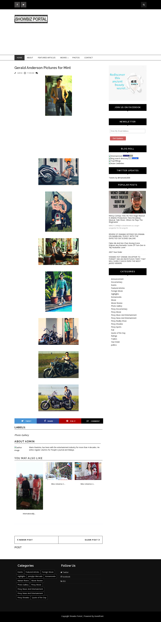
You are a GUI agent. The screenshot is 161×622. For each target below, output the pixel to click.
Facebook (66, 576)
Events (113, 285)
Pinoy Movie (116, 312)
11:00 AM (30, 73)
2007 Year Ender (115, 252)
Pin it (73, 421)
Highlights (115, 294)
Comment (95, 421)
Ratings (114, 336)
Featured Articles (46, 57)
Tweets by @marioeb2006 (119, 178)
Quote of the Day (118, 333)
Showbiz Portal (76, 616)
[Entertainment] (115, 156)
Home (19, 57)
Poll (112, 330)
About (30, 57)
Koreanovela (116, 297)
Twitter (65, 572)
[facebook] (17, 4)
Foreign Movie (117, 291)
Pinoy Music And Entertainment (124, 315)
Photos (76, 57)
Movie (113, 300)
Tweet (28, 421)
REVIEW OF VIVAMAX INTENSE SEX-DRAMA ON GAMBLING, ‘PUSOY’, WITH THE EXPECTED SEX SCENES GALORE (126, 236)
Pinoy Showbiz (117, 324)
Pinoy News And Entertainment (123, 318)
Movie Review (116, 303)
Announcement (117, 279)
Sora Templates (88, 618)
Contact (88, 57)
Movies (63, 57)
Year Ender (115, 342)
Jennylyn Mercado (35, 576)
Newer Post (26, 540)
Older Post (91, 540)
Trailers (114, 339)
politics (114, 345)
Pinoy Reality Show (119, 321)
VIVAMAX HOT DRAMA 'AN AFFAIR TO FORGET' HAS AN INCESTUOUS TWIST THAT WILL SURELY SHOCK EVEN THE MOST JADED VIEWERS (127, 260)
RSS (64, 581)
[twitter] (23, 4)
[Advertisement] (101, 32)
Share (50, 421)
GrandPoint (99, 616)
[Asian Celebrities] (116, 163)
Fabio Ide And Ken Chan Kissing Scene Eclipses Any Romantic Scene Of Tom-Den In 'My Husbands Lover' (127, 245)
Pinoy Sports (116, 327)
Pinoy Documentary (119, 309)
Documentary (116, 282)
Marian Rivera (23, 580)
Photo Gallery (21, 435)
